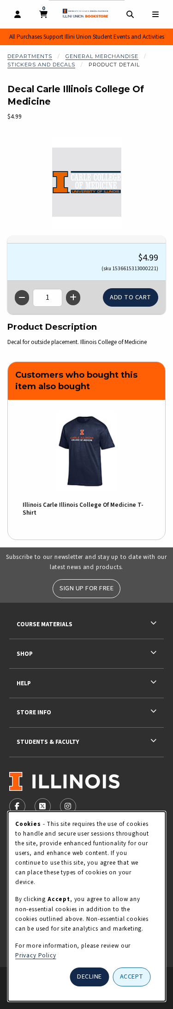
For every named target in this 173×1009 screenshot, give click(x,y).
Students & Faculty (48, 741)
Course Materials (44, 624)
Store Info (34, 712)
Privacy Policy (35, 955)
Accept (131, 976)
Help (24, 683)
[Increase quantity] (73, 297)
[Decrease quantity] (22, 297)
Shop (25, 653)
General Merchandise (102, 56)
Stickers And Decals (41, 64)
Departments (29, 56)
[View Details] (86, 451)
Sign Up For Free (86, 588)
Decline (89, 976)
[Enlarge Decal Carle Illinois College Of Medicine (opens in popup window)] (87, 182)
